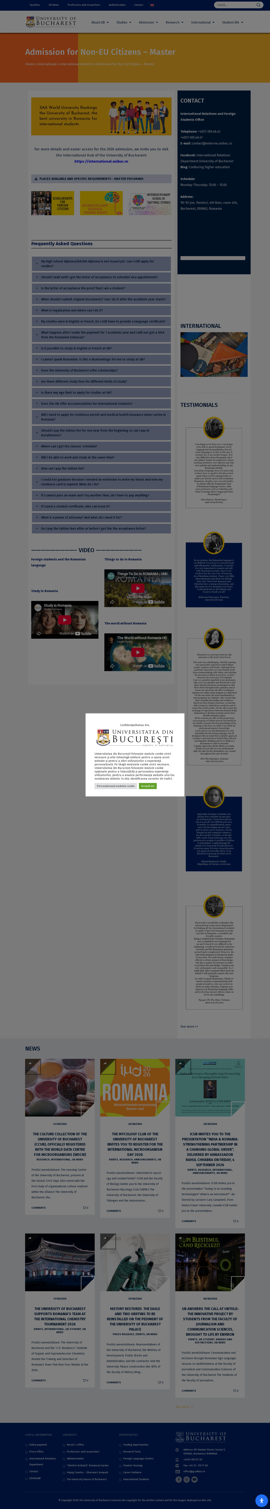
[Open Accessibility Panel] (261, 1500)
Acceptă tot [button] (147, 786)
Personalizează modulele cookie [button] (116, 786)
